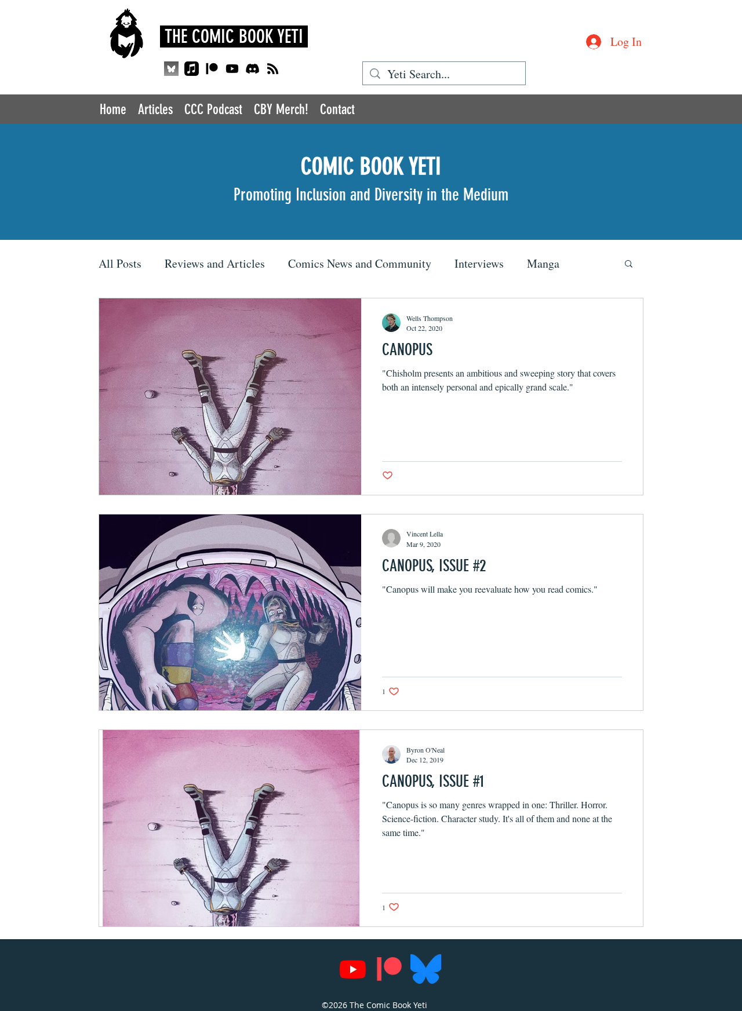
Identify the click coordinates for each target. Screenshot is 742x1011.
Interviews (479, 263)
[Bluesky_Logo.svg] (425, 969)
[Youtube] (232, 68)
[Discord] (252, 68)
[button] (628, 264)
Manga (543, 263)
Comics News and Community (359, 263)
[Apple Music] (191, 68)
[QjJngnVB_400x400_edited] (171, 68)
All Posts (120, 263)
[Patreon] (212, 68)
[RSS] (272, 68)
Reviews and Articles (215, 263)
